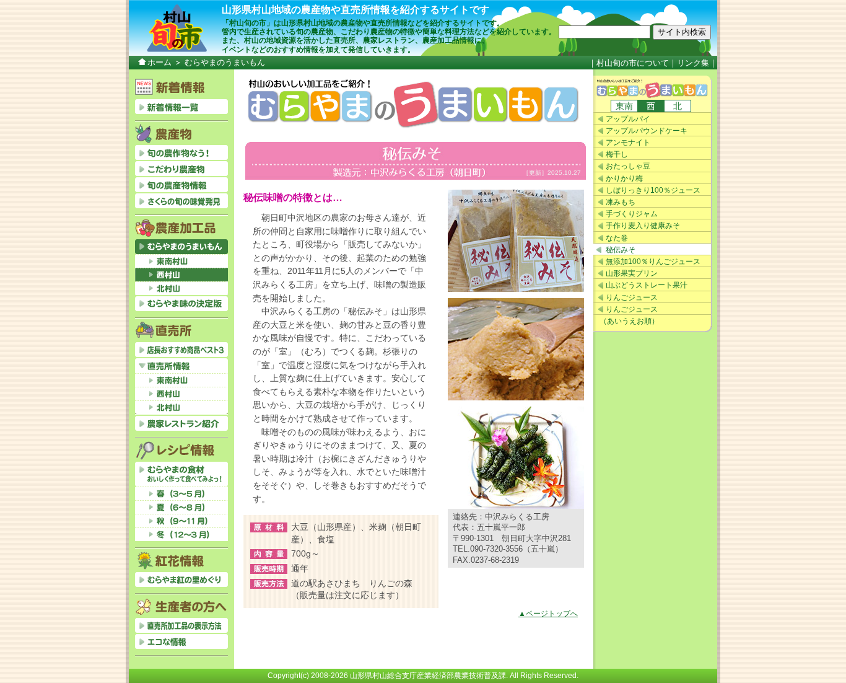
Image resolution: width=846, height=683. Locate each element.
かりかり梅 (624, 178)
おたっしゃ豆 (628, 166)
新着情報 (181, 106)
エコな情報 (181, 641)
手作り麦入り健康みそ (643, 225)
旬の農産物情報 (181, 184)
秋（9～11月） (181, 520)
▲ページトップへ (548, 613)
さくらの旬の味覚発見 (181, 200)
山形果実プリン (632, 273)
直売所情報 (181, 365)
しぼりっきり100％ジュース (653, 190)
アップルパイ (628, 119)
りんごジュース (632, 297)
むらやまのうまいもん (652, 88)
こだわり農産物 (181, 168)
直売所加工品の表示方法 (181, 625)
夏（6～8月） (181, 507)
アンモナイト (628, 142)
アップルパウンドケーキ (646, 130)
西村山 (181, 274)
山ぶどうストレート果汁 (646, 285)
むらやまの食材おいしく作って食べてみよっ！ (181, 474)
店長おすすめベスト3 (181, 349)
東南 (624, 106)
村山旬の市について (632, 63)
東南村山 (181, 261)
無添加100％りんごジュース (653, 261)
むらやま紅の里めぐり (181, 579)
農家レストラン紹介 (181, 423)
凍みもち (620, 202)
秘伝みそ (620, 249)
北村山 (181, 288)
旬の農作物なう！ (181, 152)
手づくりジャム (632, 213)
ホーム (159, 62)
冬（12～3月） (181, 534)
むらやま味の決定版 (181, 303)
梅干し (617, 154)
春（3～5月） (181, 493)
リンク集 (693, 63)
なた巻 (617, 238)
